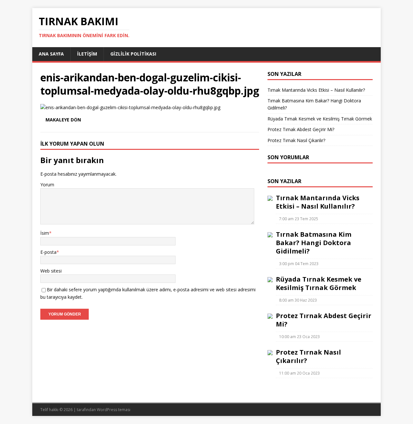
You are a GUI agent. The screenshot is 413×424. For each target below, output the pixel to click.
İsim (44, 233)
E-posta (48, 252)
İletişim (87, 54)
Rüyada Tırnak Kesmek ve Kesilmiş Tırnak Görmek (319, 119)
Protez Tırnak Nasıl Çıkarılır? (296, 140)
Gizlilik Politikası (133, 54)
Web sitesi (51, 271)
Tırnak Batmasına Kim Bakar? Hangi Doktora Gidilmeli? (313, 242)
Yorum (47, 184)
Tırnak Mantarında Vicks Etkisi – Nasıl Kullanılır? (316, 90)
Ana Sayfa (51, 54)
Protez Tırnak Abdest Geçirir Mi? (300, 129)
